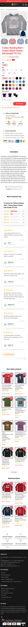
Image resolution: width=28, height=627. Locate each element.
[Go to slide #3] (20, 41)
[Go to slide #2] (12, 41)
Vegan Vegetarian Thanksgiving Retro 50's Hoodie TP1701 (7, 496)
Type (3, 62)
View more (14, 472)
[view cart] (26, 5)
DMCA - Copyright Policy (7, 579)
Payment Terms (5, 590)
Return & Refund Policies (7, 593)
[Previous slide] (3, 24)
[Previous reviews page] (17, 358)
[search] (23, 5)
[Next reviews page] (24, 358)
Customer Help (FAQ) (6, 597)
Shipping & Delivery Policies (7, 588)
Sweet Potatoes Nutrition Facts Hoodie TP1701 (20, 520)
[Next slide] (25, 24)
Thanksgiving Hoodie (11, 9)
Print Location (5, 91)
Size (3, 67)
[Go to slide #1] (4, 41)
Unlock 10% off (3, 620)
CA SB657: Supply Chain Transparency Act (11, 581)
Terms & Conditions (5, 575)
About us (3, 572)
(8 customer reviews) (14, 57)
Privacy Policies (5, 577)
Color (3, 75)
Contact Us (3, 595)
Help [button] (25, 625)
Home (2, 9)
